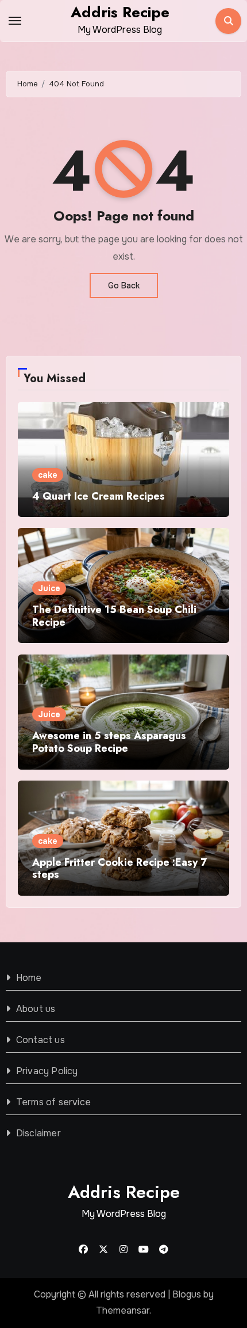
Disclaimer (38, 1133)
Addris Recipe (120, 12)
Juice (49, 588)
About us (36, 1009)
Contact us (40, 1040)
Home (29, 978)
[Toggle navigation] (15, 21)
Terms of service (53, 1102)
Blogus (186, 1294)
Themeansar (122, 1310)
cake (47, 475)
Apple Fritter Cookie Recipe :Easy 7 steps (119, 868)
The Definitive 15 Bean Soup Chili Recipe (114, 616)
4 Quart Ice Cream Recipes (98, 496)
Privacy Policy (47, 1071)
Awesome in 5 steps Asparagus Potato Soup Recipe (109, 742)
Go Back (124, 285)
